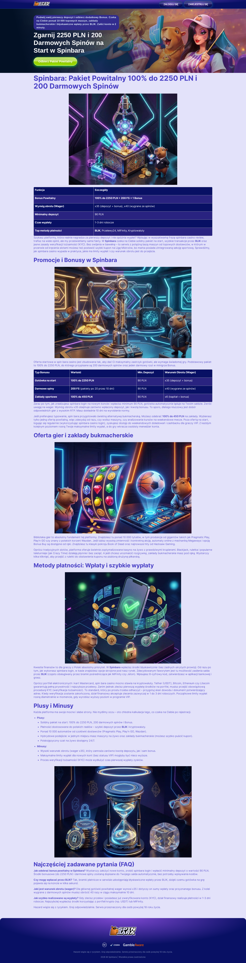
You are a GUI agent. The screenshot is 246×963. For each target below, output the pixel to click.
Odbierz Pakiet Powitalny (55, 61)
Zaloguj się (171, 4)
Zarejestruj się (198, 4)
